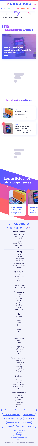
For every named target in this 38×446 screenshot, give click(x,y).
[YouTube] (20, 228)
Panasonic (19, 320)
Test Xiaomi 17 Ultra (13, 418)
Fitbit (19, 364)
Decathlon (19, 397)
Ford (19, 300)
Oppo (19, 242)
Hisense (19, 317)
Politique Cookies (19, 436)
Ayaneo (19, 256)
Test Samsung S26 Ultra (26, 426)
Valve (19, 267)
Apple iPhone (19, 234)
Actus (3, 8)
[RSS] (17, 228)
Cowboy (19, 395)
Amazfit (19, 361)
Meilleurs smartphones (11, 410)
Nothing (19, 346)
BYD (19, 296)
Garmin (19, 366)
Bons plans (25, 8)
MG (19, 302)
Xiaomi (19, 247)
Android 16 (28, 418)
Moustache (19, 401)
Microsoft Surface (19, 286)
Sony (19, 326)
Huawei (19, 238)
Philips (19, 322)
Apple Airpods (19, 339)
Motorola (19, 240)
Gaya (19, 399)
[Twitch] (24, 228)
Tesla (19, 308)
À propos (19, 432)
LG (19, 318)
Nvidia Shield (19, 264)
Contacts (19, 434)
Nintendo (19, 262)
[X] (7, 228)
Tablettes (19, 376)
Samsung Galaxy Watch (19, 370)
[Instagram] (11, 228)
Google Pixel (19, 236)
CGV (19, 439)
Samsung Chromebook (19, 287)
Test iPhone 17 (29, 414)
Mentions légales (19, 430)
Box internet (8, 426)
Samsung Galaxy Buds (19, 348)
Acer (19, 275)
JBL (19, 344)
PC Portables (19, 272)
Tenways (19, 404)
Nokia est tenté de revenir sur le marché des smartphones (24, 113)
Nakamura (19, 403)
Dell (19, 278)
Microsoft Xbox (19, 260)
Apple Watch (19, 362)
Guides (16, 8)
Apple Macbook (19, 276)
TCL (19, 328)
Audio (19, 336)
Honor (19, 282)
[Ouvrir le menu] (3, 4)
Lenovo (19, 280)
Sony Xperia (19, 245)
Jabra (19, 342)
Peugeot (19, 304)
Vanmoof (19, 406)
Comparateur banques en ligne (19, 422)
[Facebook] (14, 228)
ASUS (19, 254)
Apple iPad (19, 379)
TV (19, 314)
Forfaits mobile (29, 410)
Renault (19, 306)
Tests (9, 8)
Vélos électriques (19, 393)
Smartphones (19, 232)
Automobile (19, 292)
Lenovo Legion (19, 258)
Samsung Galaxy (19, 244)
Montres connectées (19, 358)
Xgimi (19, 330)
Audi (19, 295)
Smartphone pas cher (12, 414)
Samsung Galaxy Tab (19, 386)
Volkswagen (19, 309)
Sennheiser (19, 350)
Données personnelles (19, 438)
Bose (19, 340)
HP (19, 284)
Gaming (19, 252)
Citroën (19, 298)
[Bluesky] (30, 228)
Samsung (19, 324)
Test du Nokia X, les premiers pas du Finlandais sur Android (17, 50)
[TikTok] (27, 228)
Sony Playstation (19, 265)
